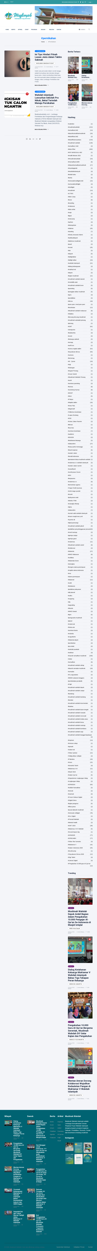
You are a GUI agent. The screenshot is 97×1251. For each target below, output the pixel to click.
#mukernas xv (72, 481)
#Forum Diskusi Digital (75, 797)
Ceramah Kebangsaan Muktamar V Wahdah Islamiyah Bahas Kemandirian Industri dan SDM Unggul (17, 1197)
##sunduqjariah (72, 168)
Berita (13, 29)
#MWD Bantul (72, 611)
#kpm (69, 614)
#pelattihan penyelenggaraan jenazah (79, 529)
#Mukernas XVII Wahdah (75, 829)
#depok (70, 272)
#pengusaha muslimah (75, 618)
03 (36, 139)
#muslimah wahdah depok (76, 687)
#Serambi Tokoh (73, 765)
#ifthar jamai (71, 806)
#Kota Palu (71, 405)
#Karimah (71, 794)
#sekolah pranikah (73, 649)
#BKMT (70, 393)
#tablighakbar (72, 257)
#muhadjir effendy (73, 504)
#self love (71, 345)
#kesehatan (71, 307)
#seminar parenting (74, 383)
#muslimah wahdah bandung (77, 697)
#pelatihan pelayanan (74, 589)
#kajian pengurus (73, 803)
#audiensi (71, 434)
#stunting (71, 231)
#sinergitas (71, 564)
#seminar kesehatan (74, 431)
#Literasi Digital (72, 860)
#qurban (70, 222)
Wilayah (51, 29)
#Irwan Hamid (72, 374)
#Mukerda (71, 551)
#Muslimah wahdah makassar (77, 310)
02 (33, 139)
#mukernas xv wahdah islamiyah (78, 462)
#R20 (69, 418)
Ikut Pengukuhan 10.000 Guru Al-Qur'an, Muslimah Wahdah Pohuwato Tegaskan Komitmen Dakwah (41, 1223)
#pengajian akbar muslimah (76, 291)
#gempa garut (72, 538)
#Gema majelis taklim (74, 348)
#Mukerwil (71, 580)
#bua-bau (71, 428)
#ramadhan (71, 662)
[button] (6, 2)
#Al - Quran (71, 361)
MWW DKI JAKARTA (75, 984)
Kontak (59, 29)
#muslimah (71, 190)
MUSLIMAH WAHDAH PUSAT (45, 63)
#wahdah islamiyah (74, 263)
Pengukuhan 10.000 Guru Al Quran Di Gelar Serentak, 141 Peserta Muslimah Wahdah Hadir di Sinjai (41, 1175)
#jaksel (70, 621)
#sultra (70, 595)
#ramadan (71, 671)
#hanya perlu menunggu (75, 447)
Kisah (59, 1140)
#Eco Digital (71, 816)
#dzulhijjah (71, 187)
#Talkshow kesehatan (74, 412)
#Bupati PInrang (73, 371)
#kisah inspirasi (72, 450)
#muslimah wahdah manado (76, 712)
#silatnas (70, 228)
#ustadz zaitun (72, 453)
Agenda (52, 1134)
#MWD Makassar (73, 554)
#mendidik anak (72, 282)
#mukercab (71, 624)
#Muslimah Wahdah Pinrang (76, 377)
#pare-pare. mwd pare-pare (76, 304)
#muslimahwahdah (74, 127)
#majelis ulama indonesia (76, 570)
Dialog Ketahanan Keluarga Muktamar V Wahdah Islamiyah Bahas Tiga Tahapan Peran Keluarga (79, 975)
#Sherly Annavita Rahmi (75, 234)
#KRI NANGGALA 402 (75, 152)
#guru (69, 295)
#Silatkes (71, 314)
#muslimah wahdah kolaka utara (78, 719)
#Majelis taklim (72, 402)
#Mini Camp (71, 197)
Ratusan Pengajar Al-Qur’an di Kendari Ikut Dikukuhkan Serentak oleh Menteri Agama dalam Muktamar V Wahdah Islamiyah (41, 1198)
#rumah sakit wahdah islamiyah (77, 513)
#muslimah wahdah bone (75, 285)
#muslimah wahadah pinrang (77, 320)
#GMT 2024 (71, 825)
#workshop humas (73, 390)
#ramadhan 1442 (73, 146)
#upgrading (71, 605)
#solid (70, 583)
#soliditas (71, 557)
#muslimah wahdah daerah (76, 279)
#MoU (70, 396)
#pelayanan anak (73, 497)
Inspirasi (60, 1121)
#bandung (71, 693)
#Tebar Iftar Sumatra (74, 841)
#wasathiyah (72, 469)
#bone (70, 200)
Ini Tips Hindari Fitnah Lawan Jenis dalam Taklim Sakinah (48, 57)
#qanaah (70, 746)
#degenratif (71, 409)
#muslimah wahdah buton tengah (78, 709)
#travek (70, 494)
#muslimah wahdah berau (76, 722)
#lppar (70, 216)
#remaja (70, 342)
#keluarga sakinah (73, 339)
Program (34, 29)
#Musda (70, 608)
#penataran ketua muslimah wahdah (79, 459)
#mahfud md (72, 269)
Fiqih (59, 1137)
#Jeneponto (71, 329)
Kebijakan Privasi (79, 1247)
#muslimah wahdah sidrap (76, 665)
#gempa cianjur (72, 535)
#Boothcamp (72, 851)
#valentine (71, 124)
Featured (53, 1137)
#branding (71, 203)
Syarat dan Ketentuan (63, 1247)
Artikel (20, 29)
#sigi (69, 364)
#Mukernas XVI (73, 768)
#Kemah (70, 791)
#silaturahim (71, 510)
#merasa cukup (72, 743)
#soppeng (71, 599)
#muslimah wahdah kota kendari (78, 703)
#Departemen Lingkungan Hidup (78, 778)
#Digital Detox (72, 800)
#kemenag (71, 358)
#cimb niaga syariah (74, 491)
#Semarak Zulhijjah (74, 813)
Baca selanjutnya (41, 85)
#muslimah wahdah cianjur (76, 690)
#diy (69, 602)
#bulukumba (71, 333)
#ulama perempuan (74, 576)
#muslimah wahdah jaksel (76, 526)
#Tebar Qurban (72, 753)
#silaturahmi (71, 443)
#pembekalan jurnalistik (75, 681)
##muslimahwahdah (74, 159)
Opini (59, 1125)
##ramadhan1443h (73, 162)
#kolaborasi (71, 548)
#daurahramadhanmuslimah (76, 133)
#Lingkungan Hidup (74, 781)
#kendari (70, 700)
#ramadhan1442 (73, 130)
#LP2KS (70, 193)
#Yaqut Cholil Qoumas (75, 488)
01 (30, 139)
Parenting (60, 1131)
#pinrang (70, 323)
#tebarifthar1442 (73, 136)
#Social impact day (74, 832)
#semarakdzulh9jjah (74, 184)
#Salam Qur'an (72, 775)
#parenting (71, 288)
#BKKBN (71, 437)
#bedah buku (72, 174)
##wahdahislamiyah (74, 171)
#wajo (70, 212)
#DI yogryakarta (73, 674)
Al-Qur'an (60, 1134)
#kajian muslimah (73, 276)
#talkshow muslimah (74, 241)
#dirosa (70, 301)
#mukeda (71, 633)
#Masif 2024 (72, 772)
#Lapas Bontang (73, 415)
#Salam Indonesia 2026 (75, 848)
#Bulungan (71, 367)
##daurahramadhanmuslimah (77, 165)
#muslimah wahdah (74, 143)
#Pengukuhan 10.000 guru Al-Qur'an (79, 863)
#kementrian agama (74, 485)
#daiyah (70, 253)
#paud (70, 244)
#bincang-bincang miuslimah (77, 317)
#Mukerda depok (73, 640)
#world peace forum (74, 472)
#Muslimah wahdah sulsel (76, 545)
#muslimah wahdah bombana (77, 728)
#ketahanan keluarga (74, 440)
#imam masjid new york (75, 516)
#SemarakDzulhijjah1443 (75, 181)
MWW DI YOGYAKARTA (76, 1039)
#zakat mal (71, 749)
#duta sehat (71, 209)
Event (27, 29)
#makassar (71, 206)
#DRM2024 (71, 784)
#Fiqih (70, 684)
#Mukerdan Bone (73, 561)
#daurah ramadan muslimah (76, 668)
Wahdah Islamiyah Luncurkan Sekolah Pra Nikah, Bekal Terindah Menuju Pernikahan (47, 99)
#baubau (70, 706)
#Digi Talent (71, 857)
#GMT (70, 326)
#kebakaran (71, 586)
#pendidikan (71, 298)
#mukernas (71, 542)
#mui (69, 573)
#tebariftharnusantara (74, 140)
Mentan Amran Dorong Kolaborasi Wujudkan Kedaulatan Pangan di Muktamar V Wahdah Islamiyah (79, 1086)
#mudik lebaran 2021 (74, 155)
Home (7, 29)
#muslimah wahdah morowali (77, 716)
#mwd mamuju (72, 532)
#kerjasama (71, 478)
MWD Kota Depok (74, 928)
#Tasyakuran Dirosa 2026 (76, 854)
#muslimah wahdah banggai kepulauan (80, 735)
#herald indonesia (73, 456)
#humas (70, 386)
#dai (69, 250)
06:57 (11, 2)
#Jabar (70, 659)
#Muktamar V (72, 844)
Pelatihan (53, 1131)
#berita (70, 178)
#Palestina (71, 759)
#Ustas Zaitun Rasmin (75, 421)
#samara (70, 355)
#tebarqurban (72, 225)
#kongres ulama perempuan (76, 567)
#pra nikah (71, 646)
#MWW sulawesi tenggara (76, 678)
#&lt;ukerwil (71, 592)
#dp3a (70, 507)
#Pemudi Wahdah (73, 819)
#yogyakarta (72, 637)
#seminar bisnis (73, 630)
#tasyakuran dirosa (74, 352)
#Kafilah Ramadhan (74, 787)
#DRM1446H (72, 838)
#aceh (70, 380)
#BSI (69, 475)
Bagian (43, 29)
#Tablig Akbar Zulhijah (74, 756)
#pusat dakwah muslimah (76, 810)
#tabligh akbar (72, 260)
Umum (52, 1128)
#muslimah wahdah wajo (75, 731)
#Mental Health (72, 822)
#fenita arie (71, 627)
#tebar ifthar (71, 149)
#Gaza (70, 762)
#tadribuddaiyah (73, 238)
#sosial (70, 247)
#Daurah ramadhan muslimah (77, 655)
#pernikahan (71, 643)
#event (70, 336)
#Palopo (70, 399)
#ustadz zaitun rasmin (75, 466)
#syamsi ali (71, 519)
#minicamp (71, 219)
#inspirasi (71, 740)
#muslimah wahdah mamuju (76, 725)
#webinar (71, 652)
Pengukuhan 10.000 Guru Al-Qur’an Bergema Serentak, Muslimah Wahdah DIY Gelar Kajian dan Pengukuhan (80, 1030)
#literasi (70, 424)
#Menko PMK (72, 500)
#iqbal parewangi (73, 523)
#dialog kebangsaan (74, 266)
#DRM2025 (71, 835)
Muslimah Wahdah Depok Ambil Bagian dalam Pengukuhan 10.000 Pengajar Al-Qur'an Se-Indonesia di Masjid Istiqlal (79, 918)
